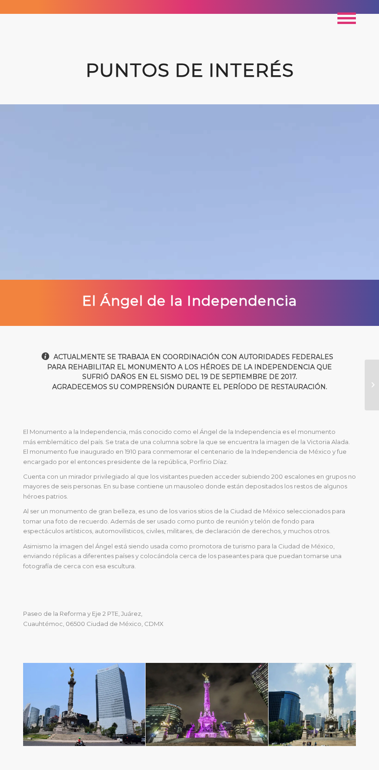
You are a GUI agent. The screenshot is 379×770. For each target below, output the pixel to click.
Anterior (44, 704)
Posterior (335, 704)
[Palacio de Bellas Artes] (372, 385)
